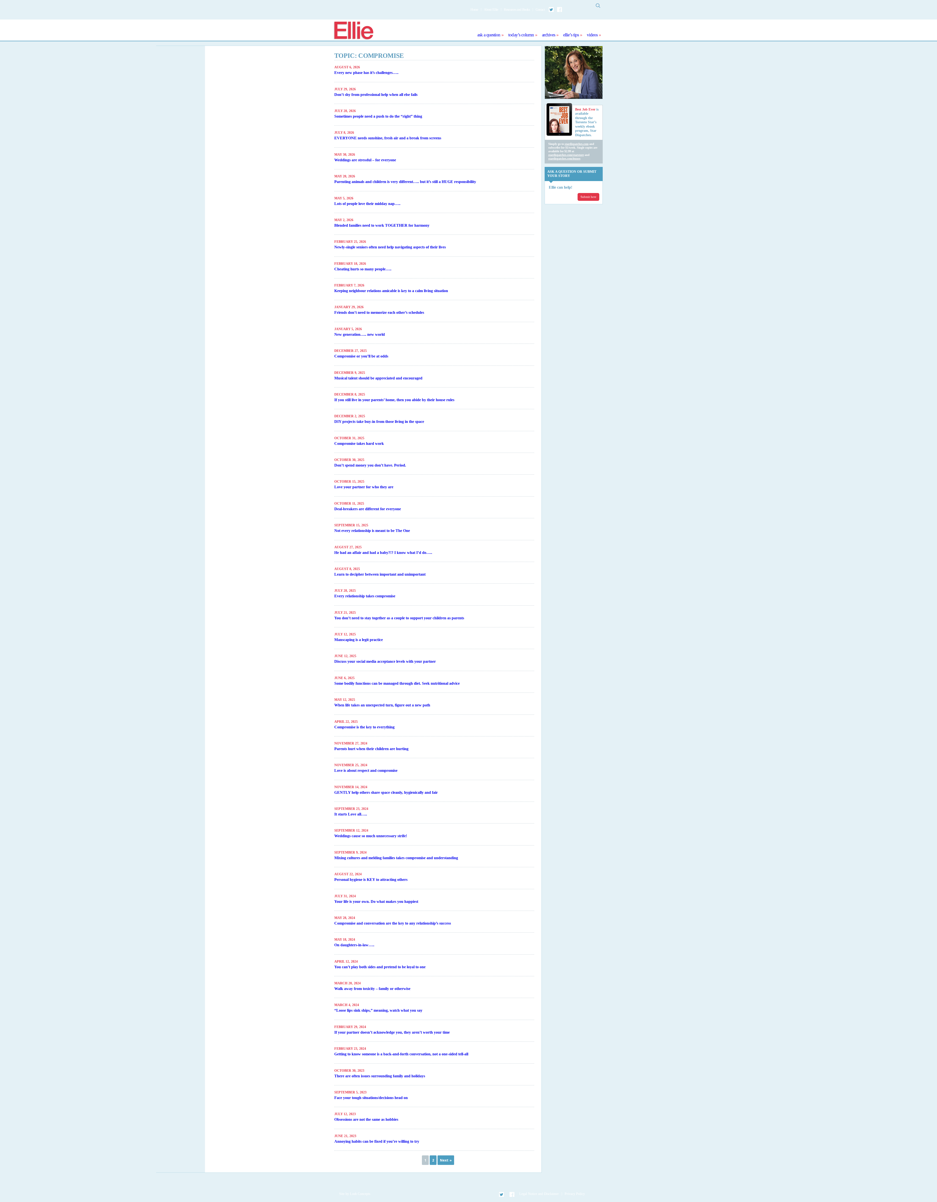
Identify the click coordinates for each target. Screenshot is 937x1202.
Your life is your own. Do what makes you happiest (376, 901)
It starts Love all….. (350, 814)
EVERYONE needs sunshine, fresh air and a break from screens (387, 138)
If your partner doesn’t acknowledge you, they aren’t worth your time (392, 1032)
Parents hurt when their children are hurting (371, 749)
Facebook (559, 9)
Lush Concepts (360, 1194)
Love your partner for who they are (363, 487)
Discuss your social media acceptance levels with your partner (385, 661)
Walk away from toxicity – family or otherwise (372, 989)
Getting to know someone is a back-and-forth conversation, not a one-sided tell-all (401, 1054)
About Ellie (491, 9)
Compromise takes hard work (359, 443)
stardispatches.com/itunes (564, 158)
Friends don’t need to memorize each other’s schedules (379, 312)
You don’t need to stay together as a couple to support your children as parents (399, 618)
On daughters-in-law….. (354, 945)
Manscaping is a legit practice (358, 640)
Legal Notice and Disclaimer (539, 1194)
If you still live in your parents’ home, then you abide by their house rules (394, 400)
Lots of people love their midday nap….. (367, 204)
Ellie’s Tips (571, 34)
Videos (592, 34)
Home (474, 9)
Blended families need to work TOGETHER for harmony (381, 225)
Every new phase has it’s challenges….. (366, 73)
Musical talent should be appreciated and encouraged (378, 378)
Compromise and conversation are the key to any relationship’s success (392, 923)
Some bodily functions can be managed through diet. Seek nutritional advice (397, 683)
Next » (446, 1160)
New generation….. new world (359, 334)
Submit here (588, 197)
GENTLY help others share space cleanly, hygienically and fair (386, 792)
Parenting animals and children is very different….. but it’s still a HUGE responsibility (405, 182)
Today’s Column (521, 34)
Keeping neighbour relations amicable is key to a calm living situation (391, 291)
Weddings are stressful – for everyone (365, 160)
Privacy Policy (575, 1194)
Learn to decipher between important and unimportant (380, 574)
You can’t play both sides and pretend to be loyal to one (380, 967)
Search (597, 5)
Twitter (551, 9)
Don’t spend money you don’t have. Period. (370, 465)
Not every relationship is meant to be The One (372, 531)
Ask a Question (488, 34)
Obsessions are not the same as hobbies (366, 1119)
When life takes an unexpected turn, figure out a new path (382, 705)
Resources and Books (517, 9)
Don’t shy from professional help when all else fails (376, 94)
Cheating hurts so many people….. (362, 269)
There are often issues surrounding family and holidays (379, 1076)
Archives (548, 34)
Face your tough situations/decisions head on (371, 1098)
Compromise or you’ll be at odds (361, 356)
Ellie (353, 30)
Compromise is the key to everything (364, 727)
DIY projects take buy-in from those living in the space (379, 421)
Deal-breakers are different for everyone (367, 509)
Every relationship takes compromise (364, 596)
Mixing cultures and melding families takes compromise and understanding (396, 858)
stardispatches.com (577, 144)
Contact (540, 9)
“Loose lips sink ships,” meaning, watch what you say (378, 1010)
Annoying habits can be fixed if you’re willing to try (376, 1141)
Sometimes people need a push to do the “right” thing (378, 116)
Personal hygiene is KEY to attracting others (370, 879)
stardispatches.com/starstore (566, 155)
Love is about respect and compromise (365, 770)
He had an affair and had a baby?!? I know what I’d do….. (383, 552)
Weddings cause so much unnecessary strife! (370, 836)
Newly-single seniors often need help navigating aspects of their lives (390, 247)
